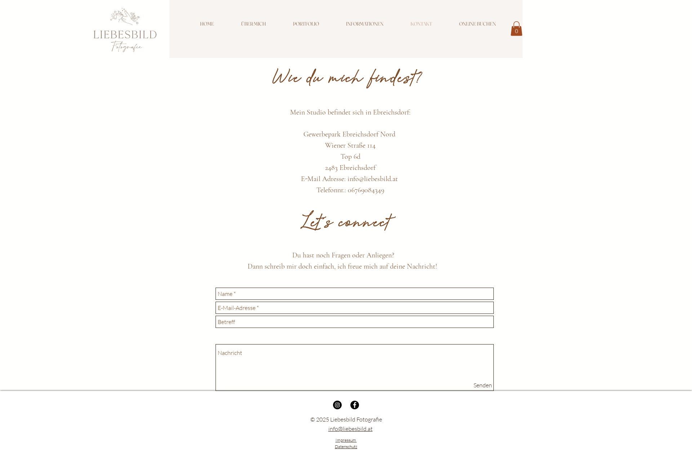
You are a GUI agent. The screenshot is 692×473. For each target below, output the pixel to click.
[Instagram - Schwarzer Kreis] (337, 405)
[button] (305, 24)
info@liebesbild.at (372, 179)
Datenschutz (346, 446)
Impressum (346, 440)
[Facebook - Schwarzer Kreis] (354, 405)
